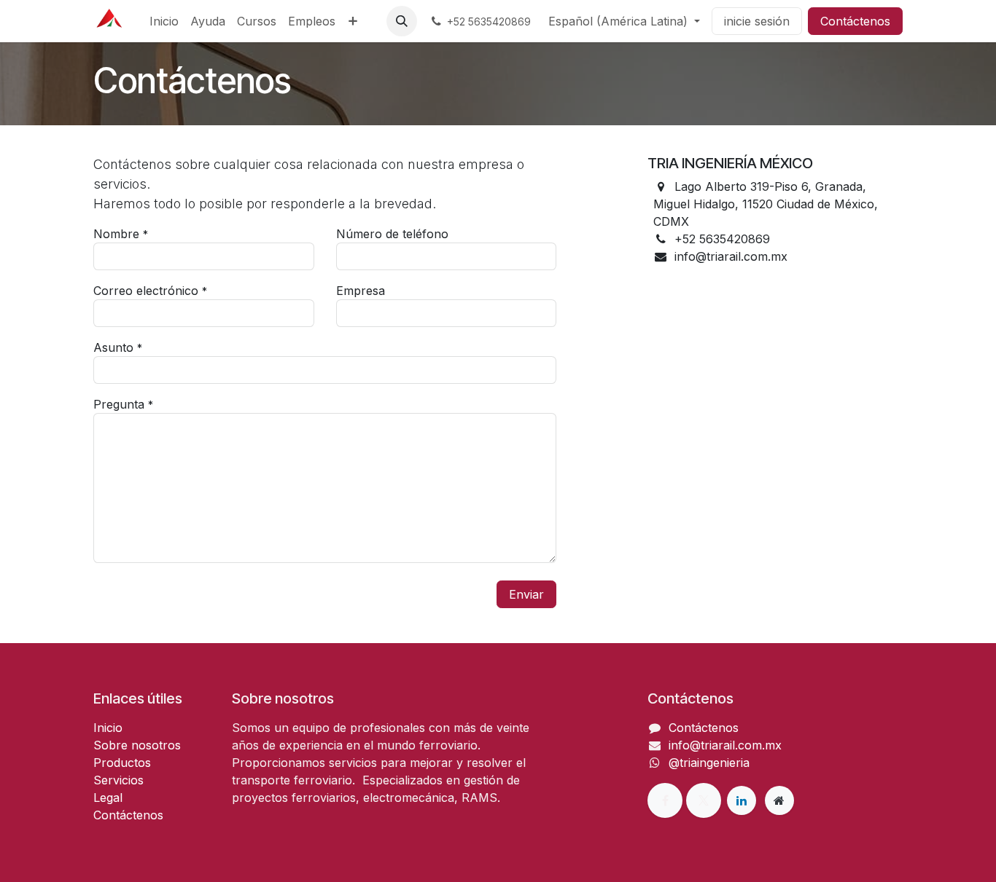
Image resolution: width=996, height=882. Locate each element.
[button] (401, 21)
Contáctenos (855, 21)
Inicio (107, 727)
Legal (107, 797)
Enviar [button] (526, 594)
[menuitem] (164, 21)
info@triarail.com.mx (725, 745)
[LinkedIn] (741, 800)
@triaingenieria (709, 762)
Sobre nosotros (137, 745)
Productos (122, 762)
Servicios (118, 780)
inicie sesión (757, 21)
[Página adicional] (779, 800)
